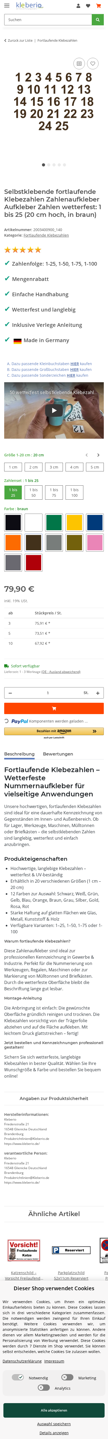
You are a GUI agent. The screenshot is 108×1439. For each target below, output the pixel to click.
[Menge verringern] (10, 692)
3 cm (56, 467)
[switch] (18, 1377)
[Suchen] (98, 19)
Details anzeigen (54, 1432)
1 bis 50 (35, 492)
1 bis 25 (15, 492)
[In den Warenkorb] (54, 708)
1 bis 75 (56, 492)
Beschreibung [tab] (19, 754)
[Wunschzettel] (88, 6)
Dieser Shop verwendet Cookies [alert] (54, 1288)
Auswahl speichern (54, 1423)
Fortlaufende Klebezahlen (46, 235)
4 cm (76, 467)
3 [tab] (54, 164)
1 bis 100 (76, 492)
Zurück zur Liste (20, 40)
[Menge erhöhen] (98, 692)
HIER (75, 363)
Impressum (54, 1361)
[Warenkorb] (98, 6)
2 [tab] (48, 164)
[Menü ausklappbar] (6, 3)
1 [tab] (43, 164)
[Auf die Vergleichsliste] (79, 63)
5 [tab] (64, 164)
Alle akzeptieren (54, 1410)
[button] (78, 6)
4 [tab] (59, 164)
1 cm (15, 467)
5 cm (97, 467)
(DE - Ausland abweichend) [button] (60, 672)
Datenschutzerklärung (22, 1361)
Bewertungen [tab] (58, 754)
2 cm (35, 467)
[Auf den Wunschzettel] (93, 63)
